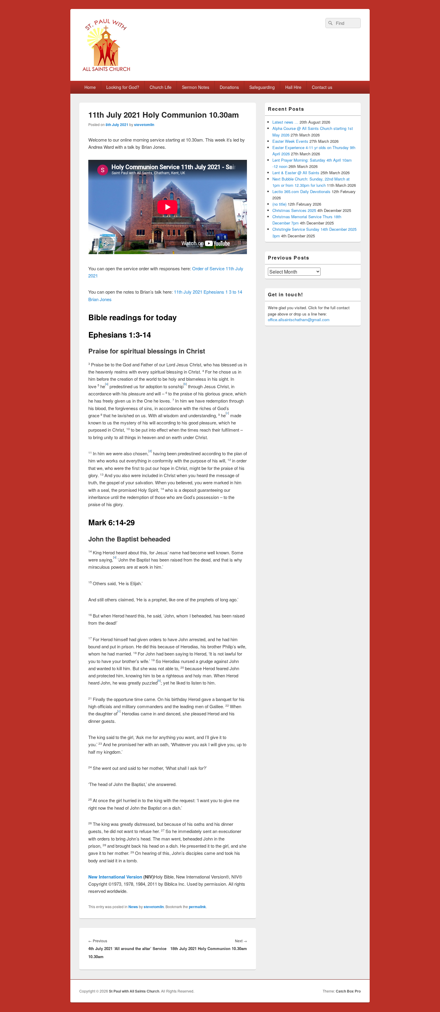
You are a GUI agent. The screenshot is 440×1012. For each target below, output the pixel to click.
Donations (229, 87)
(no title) (279, 204)
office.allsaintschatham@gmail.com (299, 319)
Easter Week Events (290, 141)
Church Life (161, 87)
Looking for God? (122, 87)
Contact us (322, 87)
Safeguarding (262, 87)
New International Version (115, 876)
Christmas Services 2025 (294, 210)
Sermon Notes (195, 87)
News (133, 906)
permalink (197, 906)
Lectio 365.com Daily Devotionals (301, 191)
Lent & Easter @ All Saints (295, 172)
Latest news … (285, 122)
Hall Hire (293, 87)
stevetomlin (144, 124)
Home (90, 87)
